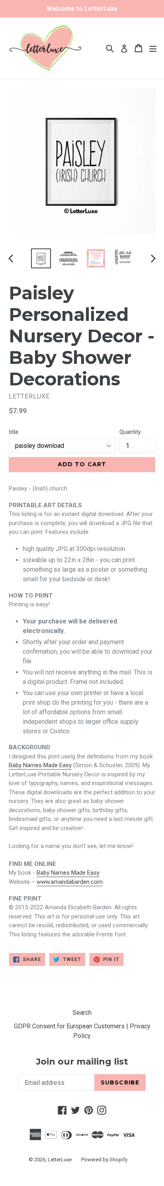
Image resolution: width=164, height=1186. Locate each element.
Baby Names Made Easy (40, 765)
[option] (41, 258)
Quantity (130, 432)
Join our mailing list (82, 1062)
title (13, 432)
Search (82, 1012)
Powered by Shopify (104, 1160)
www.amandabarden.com (70, 881)
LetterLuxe (60, 1160)
